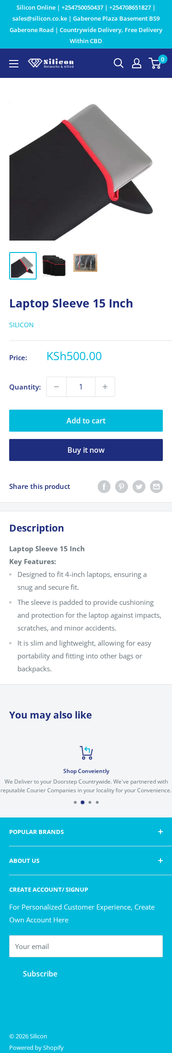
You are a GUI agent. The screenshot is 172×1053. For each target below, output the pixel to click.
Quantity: (25, 386)
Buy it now (86, 450)
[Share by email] (156, 486)
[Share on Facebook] (104, 486)
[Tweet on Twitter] (139, 486)
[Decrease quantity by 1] (56, 386)
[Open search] (119, 63)
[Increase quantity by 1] (105, 386)
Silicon (21, 324)
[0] (155, 63)
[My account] (136, 63)
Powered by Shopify (36, 1047)
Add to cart (86, 421)
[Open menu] (13, 63)
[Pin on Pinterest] (121, 486)
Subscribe (40, 974)
